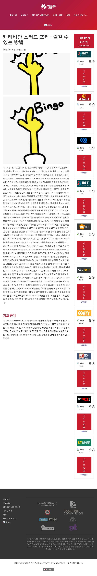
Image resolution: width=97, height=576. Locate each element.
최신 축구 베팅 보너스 (41, 15)
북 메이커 (24, 15)
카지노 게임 (58, 15)
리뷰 (68, 15)
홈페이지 (13, 15)
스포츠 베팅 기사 (80, 15)
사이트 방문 (84, 76)
